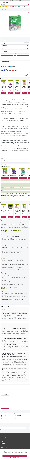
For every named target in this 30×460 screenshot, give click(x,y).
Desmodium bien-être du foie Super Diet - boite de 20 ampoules (10, 87)
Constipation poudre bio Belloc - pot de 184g (10, 211)
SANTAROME (4, 40)
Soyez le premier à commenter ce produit (4, 39)
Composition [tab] (3, 160)
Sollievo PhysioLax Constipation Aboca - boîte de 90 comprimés (3, 211)
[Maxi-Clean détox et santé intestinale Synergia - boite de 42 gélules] (23, 171)
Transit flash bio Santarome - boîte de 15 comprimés (5, 176)
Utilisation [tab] (3, 158)
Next (29, 78)
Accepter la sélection (15, 455)
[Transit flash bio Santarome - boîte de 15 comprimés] (5, 171)
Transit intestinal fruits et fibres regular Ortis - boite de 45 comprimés (24, 211)
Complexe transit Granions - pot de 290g (17, 87)
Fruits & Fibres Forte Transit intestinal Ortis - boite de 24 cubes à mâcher (17, 211)
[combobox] (15, 5)
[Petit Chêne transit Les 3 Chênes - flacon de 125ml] (14, 171)
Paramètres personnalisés (15, 457)
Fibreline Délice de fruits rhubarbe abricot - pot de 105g (24, 87)
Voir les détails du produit (9, 40)
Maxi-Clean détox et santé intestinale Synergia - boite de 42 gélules (22, 176)
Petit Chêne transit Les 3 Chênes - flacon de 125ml (13, 176)
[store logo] (9, 2)
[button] (28, 12)
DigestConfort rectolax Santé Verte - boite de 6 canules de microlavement (3, 87)
